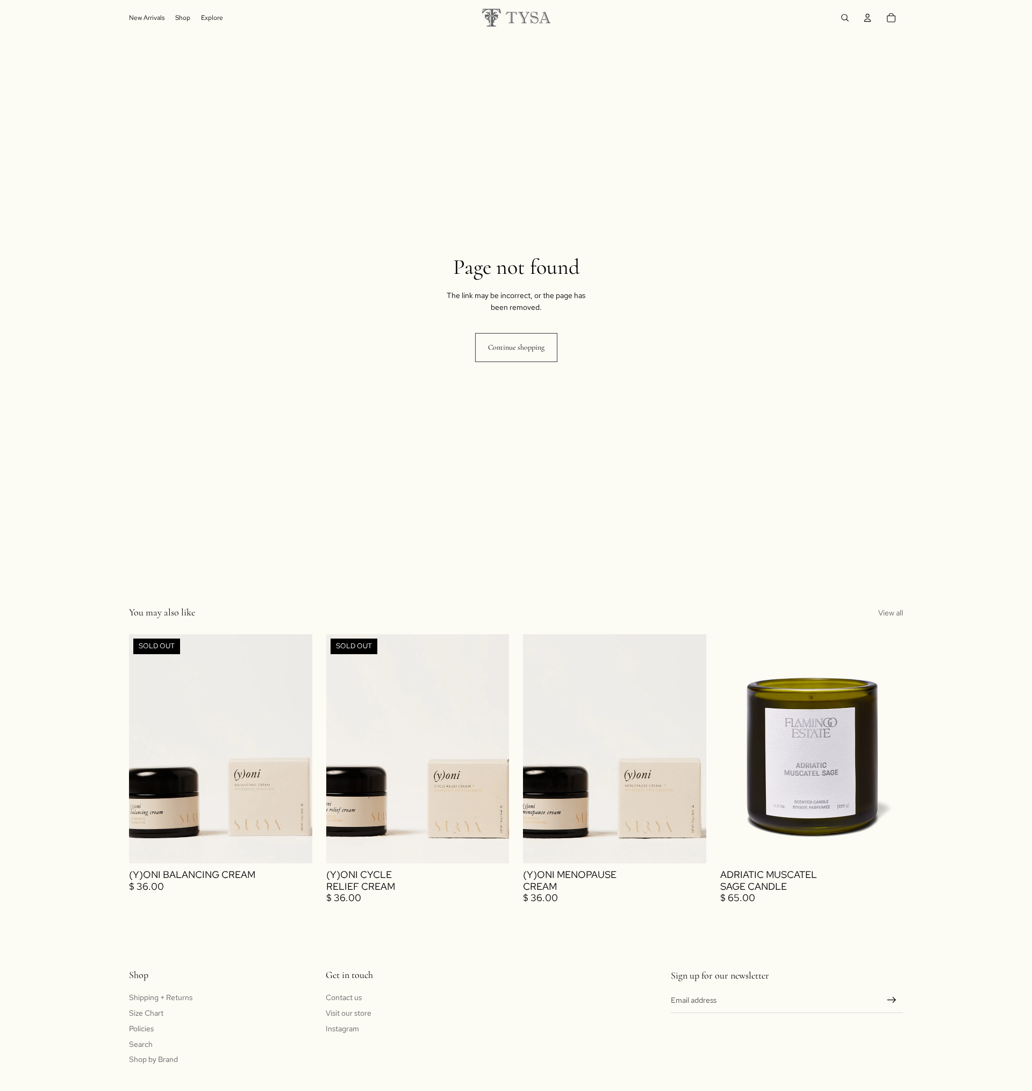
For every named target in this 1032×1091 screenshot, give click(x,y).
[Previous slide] (736, 749)
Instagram (342, 1028)
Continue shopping (516, 347)
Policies (141, 1028)
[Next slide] (887, 749)
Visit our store (348, 1013)
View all (890, 613)
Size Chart (146, 1013)
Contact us (344, 997)
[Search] (845, 18)
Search (141, 1044)
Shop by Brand (153, 1059)
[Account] (867, 18)
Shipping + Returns (160, 997)
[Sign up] (891, 1000)
